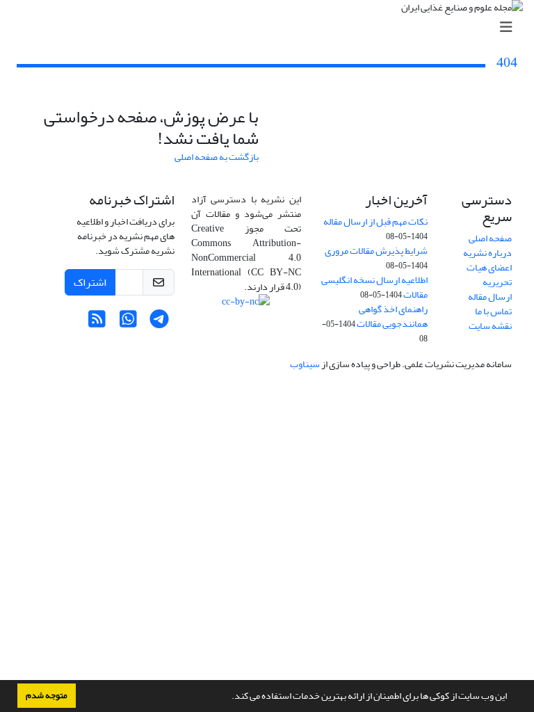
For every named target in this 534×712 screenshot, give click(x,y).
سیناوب (305, 364)
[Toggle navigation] (271, 27)
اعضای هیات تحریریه (489, 274)
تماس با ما (493, 311)
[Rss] (97, 323)
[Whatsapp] (128, 323)
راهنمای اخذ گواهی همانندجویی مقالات (392, 316)
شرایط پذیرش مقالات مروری (376, 250)
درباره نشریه (487, 252)
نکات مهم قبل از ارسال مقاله (375, 221)
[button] (228, 697)
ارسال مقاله (490, 296)
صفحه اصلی (490, 238)
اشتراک (90, 282)
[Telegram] (160, 323)
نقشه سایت (490, 325)
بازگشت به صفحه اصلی (217, 156)
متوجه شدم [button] (46, 695)
